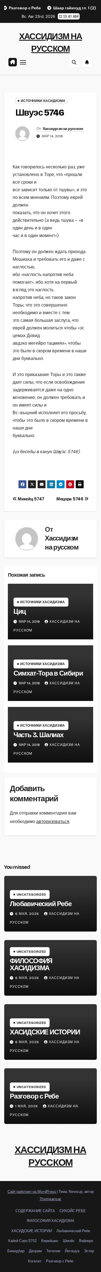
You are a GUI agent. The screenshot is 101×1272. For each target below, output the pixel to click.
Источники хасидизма (43, 101)
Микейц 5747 (30, 499)
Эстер (89, 1251)
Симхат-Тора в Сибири (48, 673)
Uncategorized (31, 894)
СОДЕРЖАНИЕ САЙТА (35, 1210)
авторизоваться (52, 821)
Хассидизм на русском (63, 128)
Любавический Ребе (41, 904)
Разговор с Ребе (34, 1096)
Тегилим (53, 1251)
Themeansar (50, 1199)
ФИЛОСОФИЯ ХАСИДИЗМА (31, 964)
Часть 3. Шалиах (38, 735)
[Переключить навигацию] (23, 62)
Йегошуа (72, 1251)
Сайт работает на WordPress (32, 1191)
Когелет (35, 1261)
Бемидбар (15, 1251)
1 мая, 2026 (27, 1106)
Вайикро (86, 1240)
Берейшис (49, 1240)
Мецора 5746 (70, 499)
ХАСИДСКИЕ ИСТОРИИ (45, 1032)
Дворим (35, 1251)
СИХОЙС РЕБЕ (72, 1210)
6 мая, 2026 (27, 913)
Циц (19, 611)
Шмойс (69, 1240)
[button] (74, 62)
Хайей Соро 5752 (22, 1240)
